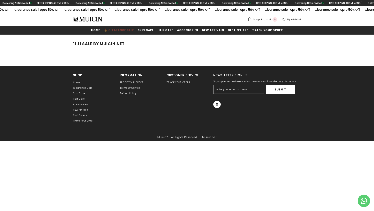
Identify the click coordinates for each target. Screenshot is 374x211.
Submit (280, 89)
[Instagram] (217, 104)
